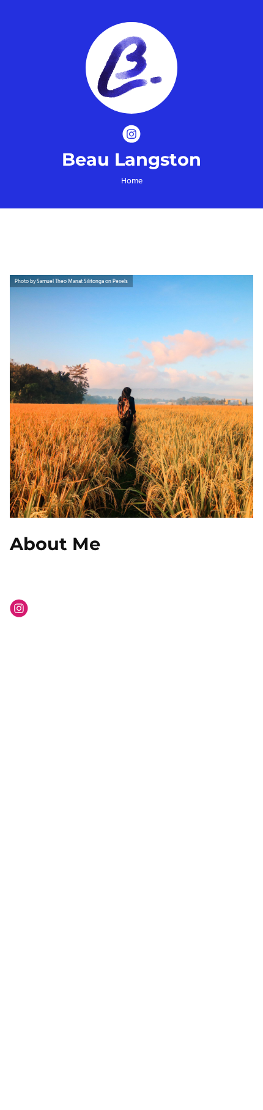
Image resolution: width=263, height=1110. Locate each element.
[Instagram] (131, 136)
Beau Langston (131, 160)
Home (132, 181)
